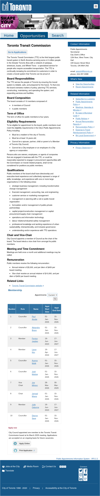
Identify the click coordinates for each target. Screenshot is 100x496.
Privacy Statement (83, 147)
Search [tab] (58, 35)
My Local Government (85, 135)
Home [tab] (9, 35)
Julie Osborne (35, 406)
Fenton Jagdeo (35, 340)
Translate (9, 470)
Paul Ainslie (34, 318)
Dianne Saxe (35, 417)
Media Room (33, 466)
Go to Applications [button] (17, 52)
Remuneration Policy (84, 127)
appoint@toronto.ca (84, 71)
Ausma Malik (35, 362)
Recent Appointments (84, 86)
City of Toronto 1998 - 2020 (14, 487)
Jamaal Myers (35, 395)
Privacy (36, 487)
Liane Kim (34, 351)
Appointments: (41, 295)
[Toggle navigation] (96, 6)
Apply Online (24, 443)
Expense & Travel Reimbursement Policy (82, 131)
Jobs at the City (12, 466)
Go (55, 299)
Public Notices (81, 118)
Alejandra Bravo (36, 329)
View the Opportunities (85, 84)
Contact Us (51, 466)
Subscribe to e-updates (85, 98)
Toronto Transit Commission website (27, 285)
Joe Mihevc (35, 384)
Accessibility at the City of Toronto (61, 487)
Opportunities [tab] (32, 36)
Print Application (26, 450)
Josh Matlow (35, 373)
